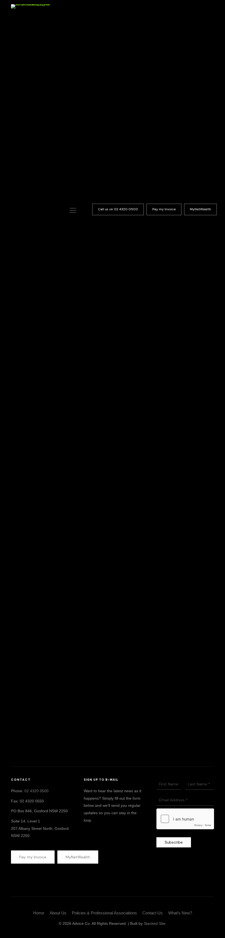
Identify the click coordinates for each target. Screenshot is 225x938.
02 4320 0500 (36, 791)
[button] (118, 209)
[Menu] (73, 210)
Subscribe (174, 842)
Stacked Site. (155, 923)
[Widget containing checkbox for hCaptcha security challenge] (185, 818)
